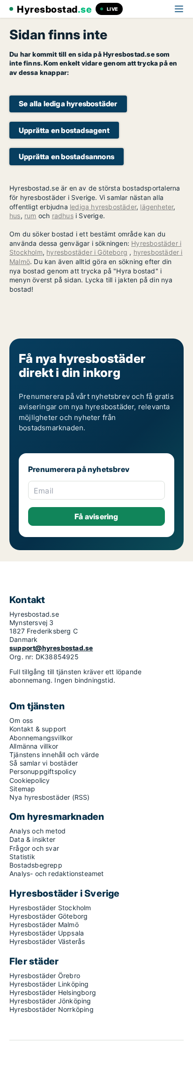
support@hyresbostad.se (51, 648)
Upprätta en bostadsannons (66, 156)
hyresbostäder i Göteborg (86, 252)
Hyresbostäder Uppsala (46, 933)
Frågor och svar (34, 848)
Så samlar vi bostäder (43, 763)
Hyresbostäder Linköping (49, 984)
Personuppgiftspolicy (42, 771)
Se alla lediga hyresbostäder (68, 103)
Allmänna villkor (33, 746)
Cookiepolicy (29, 780)
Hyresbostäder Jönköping (50, 1001)
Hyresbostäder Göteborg (48, 916)
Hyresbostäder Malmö (44, 924)
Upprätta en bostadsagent (64, 130)
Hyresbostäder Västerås (47, 941)
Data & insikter (32, 839)
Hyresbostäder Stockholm (50, 908)
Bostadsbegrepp (35, 865)
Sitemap (22, 789)
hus (15, 216)
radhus (63, 216)
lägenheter (156, 207)
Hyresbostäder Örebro (44, 976)
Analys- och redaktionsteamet (56, 873)
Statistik (22, 857)
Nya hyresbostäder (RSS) (49, 797)
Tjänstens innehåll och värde (54, 755)
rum (30, 216)
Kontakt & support (37, 729)
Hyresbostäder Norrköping (51, 1009)
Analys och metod (37, 831)
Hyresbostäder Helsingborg (52, 992)
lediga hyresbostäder (103, 207)
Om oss (21, 720)
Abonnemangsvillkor (41, 738)
